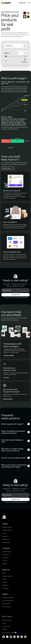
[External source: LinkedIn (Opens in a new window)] (21, 637)
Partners (4, 561)
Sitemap (4, 629)
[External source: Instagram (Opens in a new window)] (14, 637)
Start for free (15, 294)
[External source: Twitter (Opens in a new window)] (7, 637)
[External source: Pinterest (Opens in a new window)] (25, 637)
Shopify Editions (7, 530)
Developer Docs (6, 552)
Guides (4, 579)
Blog (3, 573)
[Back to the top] (4, 517)
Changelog (5, 588)
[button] (29, 2)
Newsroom (5, 539)
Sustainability (6, 542)
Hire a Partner (6, 603)
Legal (3, 623)
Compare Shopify (7, 576)
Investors (5, 536)
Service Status (6, 606)
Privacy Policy (6, 626)
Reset (5, 60)
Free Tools (5, 585)
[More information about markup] (9, 53)
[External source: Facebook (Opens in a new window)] (3, 637)
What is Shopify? (7, 527)
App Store (5, 558)
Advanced (24, 62)
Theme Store (6, 555)
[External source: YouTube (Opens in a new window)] (11, 637)
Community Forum (7, 600)
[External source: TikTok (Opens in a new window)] (18, 637)
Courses (4, 582)
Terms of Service (7, 620)
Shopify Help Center (8, 597)
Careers (4, 533)
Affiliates (4, 564)
